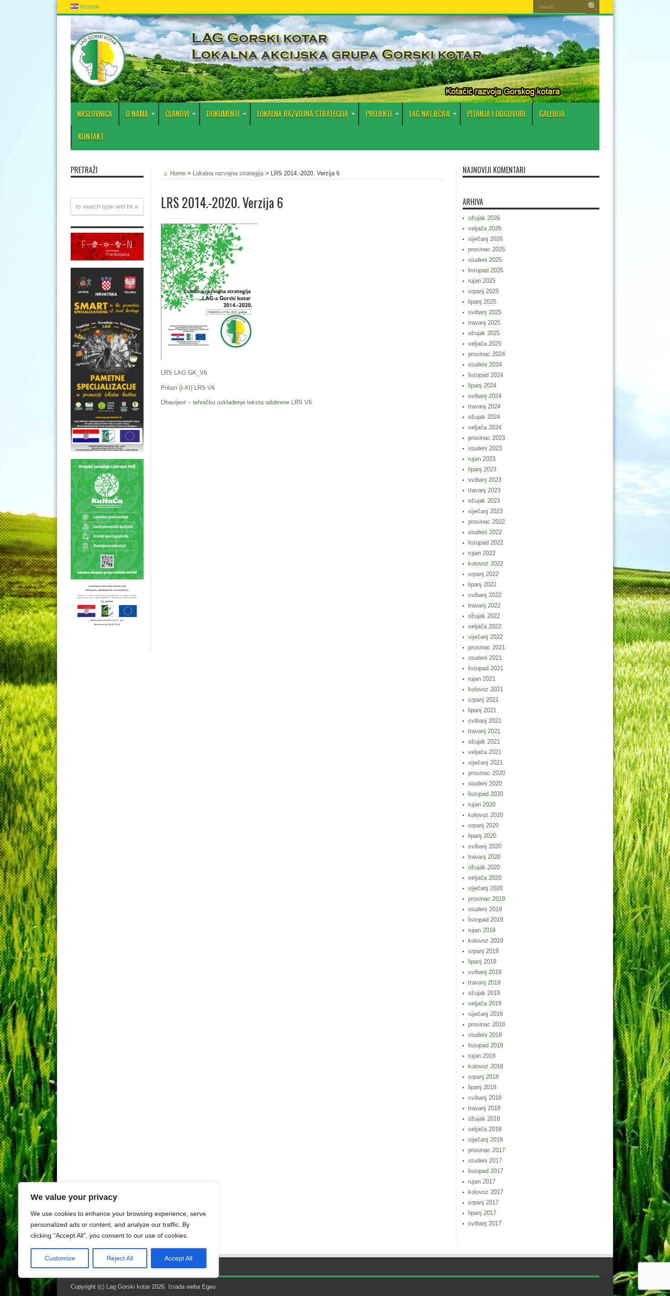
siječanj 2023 (485, 511)
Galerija (552, 113)
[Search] (592, 7)
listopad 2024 (485, 375)
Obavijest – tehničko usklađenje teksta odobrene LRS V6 (236, 402)
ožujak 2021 (484, 741)
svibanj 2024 (484, 396)
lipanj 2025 (482, 301)
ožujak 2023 (484, 500)
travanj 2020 (484, 856)
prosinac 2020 (486, 773)
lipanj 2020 (482, 835)
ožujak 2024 (484, 416)
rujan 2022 (481, 553)
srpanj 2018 (483, 1076)
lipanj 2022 (482, 584)
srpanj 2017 (483, 1202)
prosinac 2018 (486, 1024)
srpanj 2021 (483, 699)
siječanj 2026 (485, 238)
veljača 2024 (484, 427)
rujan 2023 (481, 458)
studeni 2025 (485, 259)
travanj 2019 (484, 982)
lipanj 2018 (482, 1087)
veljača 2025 (484, 343)
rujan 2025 (481, 280)
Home (178, 173)
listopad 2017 (485, 1171)
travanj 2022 (484, 605)
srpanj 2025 (483, 291)
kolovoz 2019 (485, 940)
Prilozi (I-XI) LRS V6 (188, 387)
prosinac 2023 (486, 437)
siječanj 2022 (485, 636)
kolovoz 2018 (485, 1066)
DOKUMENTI (223, 113)
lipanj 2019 (482, 961)
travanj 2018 (484, 1108)
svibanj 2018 (484, 1097)
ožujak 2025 (484, 333)
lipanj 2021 (482, 710)
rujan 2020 (481, 804)
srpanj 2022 (483, 574)
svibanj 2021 (484, 720)
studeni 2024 (485, 364)
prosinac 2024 (486, 354)
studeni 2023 (485, 448)
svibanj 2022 (484, 595)
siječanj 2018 (485, 1139)
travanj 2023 (484, 490)
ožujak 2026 (484, 217)
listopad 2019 (485, 919)
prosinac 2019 (486, 898)
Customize (60, 1258)
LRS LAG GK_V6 (184, 372)
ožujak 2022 (484, 615)
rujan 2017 (481, 1181)
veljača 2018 (484, 1129)
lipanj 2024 (482, 385)
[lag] (98, 80)
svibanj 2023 (484, 479)
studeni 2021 (485, 657)
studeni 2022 (485, 532)
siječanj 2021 (485, 762)
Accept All (178, 1258)
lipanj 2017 (482, 1212)
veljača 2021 (484, 752)
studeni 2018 (485, 1034)
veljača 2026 (484, 228)
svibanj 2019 (484, 972)
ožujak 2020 (484, 867)
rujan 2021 (481, 678)
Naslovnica (94, 113)
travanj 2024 (484, 406)
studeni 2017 (485, 1160)
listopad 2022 (485, 542)
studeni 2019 (485, 909)
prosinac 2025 (486, 249)
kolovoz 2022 (485, 563)
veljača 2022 (484, 626)
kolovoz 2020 (485, 814)
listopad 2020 (485, 794)
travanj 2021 (484, 731)
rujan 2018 (481, 1055)
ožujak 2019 (484, 993)
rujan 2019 (481, 930)
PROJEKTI (379, 113)
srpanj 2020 (483, 825)
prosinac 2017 (486, 1150)
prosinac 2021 (486, 647)
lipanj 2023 (482, 469)
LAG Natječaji (429, 113)
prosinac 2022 (486, 521)
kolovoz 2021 (485, 689)
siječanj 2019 (485, 1013)
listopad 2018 (485, 1045)
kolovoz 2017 (485, 1192)
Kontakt (91, 136)
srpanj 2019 (483, 951)
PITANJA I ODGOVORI (496, 113)
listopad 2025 (485, 270)
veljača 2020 (484, 877)
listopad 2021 (485, 668)
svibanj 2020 (484, 846)
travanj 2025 (484, 322)
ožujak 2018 (484, 1118)
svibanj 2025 (484, 312)
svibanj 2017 (484, 1223)
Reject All (120, 1258)
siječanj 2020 (485, 888)
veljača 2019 (484, 1003)
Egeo (209, 1286)
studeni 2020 (485, 783)
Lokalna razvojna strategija (302, 113)
